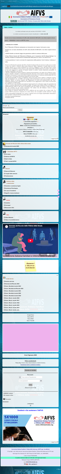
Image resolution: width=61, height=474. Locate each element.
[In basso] (58, 197)
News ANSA (31, 318)
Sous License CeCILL (29, 471)
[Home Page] (30, 12)
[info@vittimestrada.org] (24, 462)
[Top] (58, 191)
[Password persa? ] (30, 387)
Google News (30, 315)
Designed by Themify (39, 471)
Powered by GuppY (19, 470)
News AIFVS (30, 316)
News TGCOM (30, 320)
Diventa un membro (30, 370)
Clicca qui (35, 131)
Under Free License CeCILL (36, 470)
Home (6, 1)
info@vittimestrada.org (30, 136)
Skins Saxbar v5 (20, 471)
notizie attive (43, 34)
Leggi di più (54, 138)
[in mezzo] (58, 194)
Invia (30, 384)
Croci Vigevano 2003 (30, 355)
